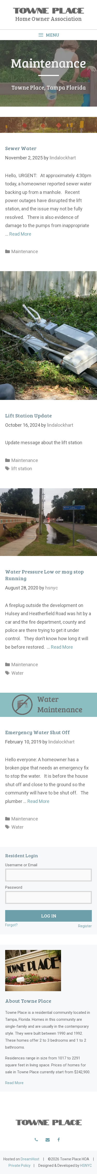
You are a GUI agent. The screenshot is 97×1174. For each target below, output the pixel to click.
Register (85, 926)
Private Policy (20, 1165)
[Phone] (36, 1140)
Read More (20, 234)
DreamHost (30, 1159)
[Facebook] (58, 1140)
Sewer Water (20, 148)
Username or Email (21, 865)
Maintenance (24, 251)
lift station (21, 468)
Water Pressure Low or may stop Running (44, 575)
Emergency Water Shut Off (37, 732)
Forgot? (11, 925)
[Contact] (47, 1140)
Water (17, 673)
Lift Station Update (28, 415)
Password (13, 887)
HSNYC (86, 1165)
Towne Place (48, 10)
